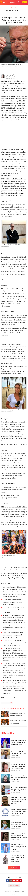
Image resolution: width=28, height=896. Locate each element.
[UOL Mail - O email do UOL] (19, 2)
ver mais (13, 867)
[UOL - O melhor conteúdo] (2, 2)
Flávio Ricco (14, 10)
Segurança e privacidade (14, 894)
